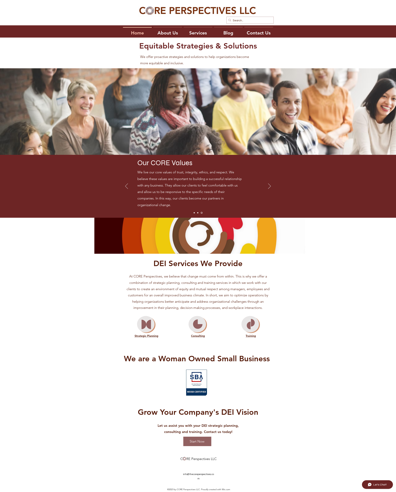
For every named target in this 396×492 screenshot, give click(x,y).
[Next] (269, 186)
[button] (301, 251)
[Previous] (126, 186)
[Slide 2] (197, 212)
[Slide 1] (194, 212)
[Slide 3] (201, 213)
